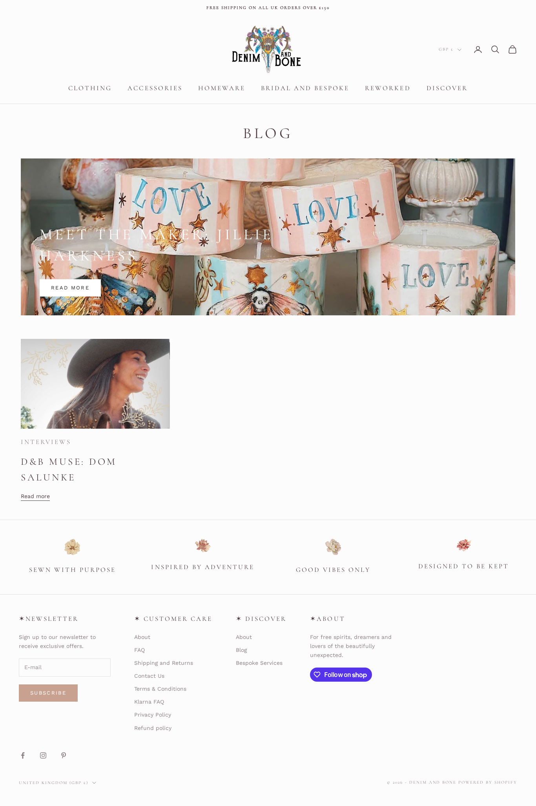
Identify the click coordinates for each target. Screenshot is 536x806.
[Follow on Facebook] (23, 755)
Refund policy (152, 728)
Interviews (46, 442)
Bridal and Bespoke (305, 88)
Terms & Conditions (160, 689)
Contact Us (149, 676)
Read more (70, 288)
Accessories (155, 88)
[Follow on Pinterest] (63, 755)
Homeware (221, 88)
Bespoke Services (259, 663)
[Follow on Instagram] (43, 755)
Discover (447, 88)
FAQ (139, 650)
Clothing (90, 88)
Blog (241, 650)
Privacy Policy (152, 714)
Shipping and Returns (163, 663)
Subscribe (48, 693)
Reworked (387, 88)
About (142, 637)
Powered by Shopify (487, 782)
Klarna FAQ (149, 702)
